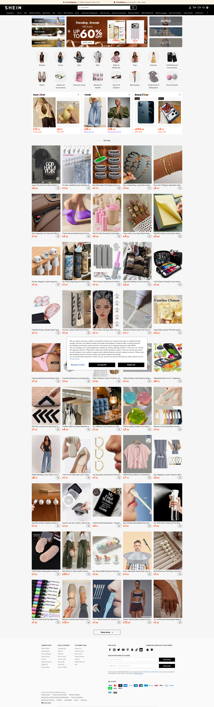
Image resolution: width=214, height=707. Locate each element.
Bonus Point (78, 654)
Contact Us (78, 648)
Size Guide (61, 662)
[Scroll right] (207, 13)
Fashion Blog (45, 667)
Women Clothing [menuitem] (34, 13)
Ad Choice (84, 700)
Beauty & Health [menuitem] (133, 13)
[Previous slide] (69, 31)
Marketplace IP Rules (47, 700)
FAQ (76, 664)
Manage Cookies (74, 694)
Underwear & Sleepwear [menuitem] (89, 13)
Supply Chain (45, 656)
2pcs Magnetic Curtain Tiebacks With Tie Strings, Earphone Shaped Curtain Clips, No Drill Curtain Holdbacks (168, 475)
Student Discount (46, 662)
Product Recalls (79, 656)
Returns (60, 651)
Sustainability (45, 651)
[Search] (133, 7)
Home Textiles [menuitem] (188, 13)
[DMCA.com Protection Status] (115, 692)
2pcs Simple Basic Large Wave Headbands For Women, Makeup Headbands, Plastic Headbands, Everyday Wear (137, 185)
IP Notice (59, 700)
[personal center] (190, 7)
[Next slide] (145, 31)
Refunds (60, 654)
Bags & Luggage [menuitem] (161, 13)
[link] (53, 2)
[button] (203, 7)
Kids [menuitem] (53, 13)
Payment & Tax (79, 651)
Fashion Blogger (46, 654)
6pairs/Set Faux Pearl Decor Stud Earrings (168, 571)
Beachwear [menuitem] (46, 13)
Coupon (77, 659)
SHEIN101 (44, 664)
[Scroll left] (205, 13)
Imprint (76, 700)
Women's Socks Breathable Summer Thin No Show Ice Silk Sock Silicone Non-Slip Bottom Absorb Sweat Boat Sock (168, 426)
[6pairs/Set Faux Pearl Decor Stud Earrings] (168, 551)
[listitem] (46, 167)
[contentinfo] (141, 687)
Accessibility (68, 700)
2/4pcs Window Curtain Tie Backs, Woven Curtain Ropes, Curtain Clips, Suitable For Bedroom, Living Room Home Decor (107, 378)
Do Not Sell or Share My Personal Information (55, 697)
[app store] (147, 651)
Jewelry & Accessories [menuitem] (119, 13)
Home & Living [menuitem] (104, 13)
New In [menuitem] (19, 13)
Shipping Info (62, 648)
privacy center (138, 673)
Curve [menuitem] (60, 13)
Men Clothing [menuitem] (68, 13)
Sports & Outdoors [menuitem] (175, 13)
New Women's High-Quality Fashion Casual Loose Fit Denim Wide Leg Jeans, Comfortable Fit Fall (76, 571)
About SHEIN (45, 648)
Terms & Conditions (77, 697)
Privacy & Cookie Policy (151, 672)
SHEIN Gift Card (79, 662)
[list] (126, 649)
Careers (43, 659)
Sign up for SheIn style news (119, 655)
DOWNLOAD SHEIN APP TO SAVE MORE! (159, 645)
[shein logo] (13, 7)
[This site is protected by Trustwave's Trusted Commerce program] (109, 692)
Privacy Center (45, 694)
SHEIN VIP (61, 664)
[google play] (151, 651)
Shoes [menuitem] (77, 13)
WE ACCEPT (112, 681)
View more (106, 632)
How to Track (62, 659)
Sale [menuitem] (25, 13)
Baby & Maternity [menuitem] (147, 13)
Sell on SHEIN (62, 667)
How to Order (62, 656)
